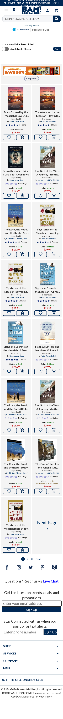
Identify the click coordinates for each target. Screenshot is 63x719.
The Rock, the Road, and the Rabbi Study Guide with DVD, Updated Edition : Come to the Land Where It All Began (16, 465)
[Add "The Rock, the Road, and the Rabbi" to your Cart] (22, 254)
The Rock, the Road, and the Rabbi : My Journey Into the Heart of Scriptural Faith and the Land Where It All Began (16, 231)
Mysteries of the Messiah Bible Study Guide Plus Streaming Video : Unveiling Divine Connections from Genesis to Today (16, 526)
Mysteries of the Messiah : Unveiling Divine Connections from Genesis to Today (47, 231)
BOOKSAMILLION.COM (16, 692)
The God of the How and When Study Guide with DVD (47, 465)
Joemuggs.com (41, 692)
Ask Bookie (23, 29)
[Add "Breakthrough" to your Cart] (22, 196)
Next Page (47, 525)
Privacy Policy (44, 696)
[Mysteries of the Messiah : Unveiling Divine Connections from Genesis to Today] (47, 215)
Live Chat (51, 581)
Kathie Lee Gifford (46, 180)
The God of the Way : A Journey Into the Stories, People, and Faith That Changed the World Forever (47, 172)
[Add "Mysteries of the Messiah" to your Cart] (54, 254)
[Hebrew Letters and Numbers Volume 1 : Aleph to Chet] (47, 333)
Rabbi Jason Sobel (17, 121)
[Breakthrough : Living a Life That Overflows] (16, 157)
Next (38, 559)
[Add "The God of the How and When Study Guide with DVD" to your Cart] (54, 491)
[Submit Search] (57, 19)
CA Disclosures (25, 696)
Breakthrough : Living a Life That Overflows (16, 172)
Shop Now (31, 78)
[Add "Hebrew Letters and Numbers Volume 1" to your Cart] (54, 371)
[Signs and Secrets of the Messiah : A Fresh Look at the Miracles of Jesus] (47, 274)
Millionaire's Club (40, 29)
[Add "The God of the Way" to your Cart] (54, 196)
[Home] (31, 10)
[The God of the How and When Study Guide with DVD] (47, 450)
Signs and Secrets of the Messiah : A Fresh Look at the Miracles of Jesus (47, 290)
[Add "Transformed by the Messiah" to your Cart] (22, 137)
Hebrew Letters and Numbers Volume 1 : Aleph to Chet (47, 348)
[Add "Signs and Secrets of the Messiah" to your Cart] (54, 313)
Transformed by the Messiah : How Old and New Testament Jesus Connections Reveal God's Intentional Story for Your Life (15, 114)
